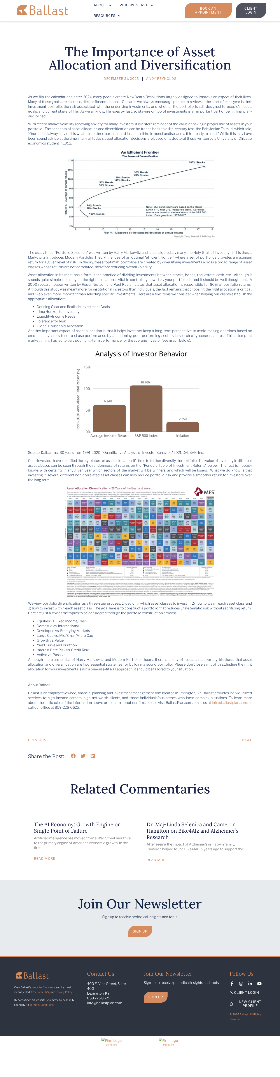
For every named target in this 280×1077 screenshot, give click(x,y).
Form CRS (43, 992)
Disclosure (111, 1044)
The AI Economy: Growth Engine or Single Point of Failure (77, 827)
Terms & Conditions (42, 1004)
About (100, 5)
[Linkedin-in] (250, 983)
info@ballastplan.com (229, 703)
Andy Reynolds (161, 79)
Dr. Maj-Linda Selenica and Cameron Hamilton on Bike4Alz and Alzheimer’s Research (192, 830)
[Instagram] (241, 983)
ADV (33, 992)
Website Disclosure (43, 987)
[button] (73, 755)
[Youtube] (259, 983)
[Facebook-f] (232, 983)
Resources (105, 16)
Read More (44, 858)
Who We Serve (134, 5)
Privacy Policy (64, 992)
